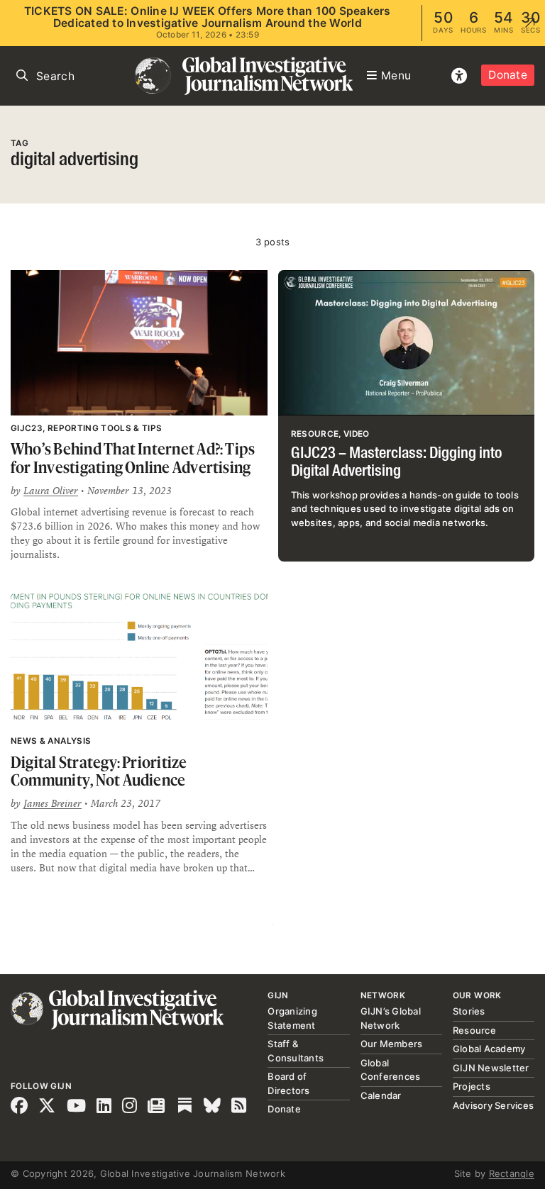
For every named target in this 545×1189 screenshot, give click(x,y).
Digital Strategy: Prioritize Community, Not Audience (99, 771)
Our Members (391, 1043)
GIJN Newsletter (491, 1067)
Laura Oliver (50, 490)
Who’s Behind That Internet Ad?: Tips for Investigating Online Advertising (133, 457)
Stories (469, 1011)
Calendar (381, 1095)
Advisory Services (493, 1105)
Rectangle (511, 1173)
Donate (507, 75)
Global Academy (489, 1048)
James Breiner (52, 803)
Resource (474, 1030)
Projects (471, 1086)
